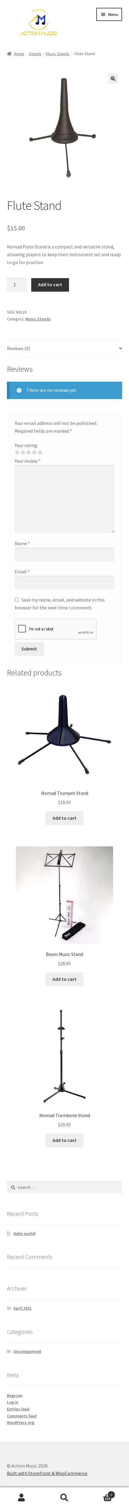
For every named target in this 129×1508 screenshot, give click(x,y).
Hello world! (25, 1233)
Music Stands (58, 53)
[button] (113, 78)
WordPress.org (20, 1422)
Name (22, 543)
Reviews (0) (18, 348)
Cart (99, 1492)
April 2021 (23, 1308)
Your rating (26, 445)
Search (64, 1498)
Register (14, 1395)
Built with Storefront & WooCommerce (47, 1473)
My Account (21, 1498)
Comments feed (22, 1416)
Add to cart (50, 284)
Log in (12, 1402)
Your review (27, 461)
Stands (35, 53)
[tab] (64, 349)
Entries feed (18, 1409)
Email (22, 572)
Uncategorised (27, 1351)
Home (19, 53)
